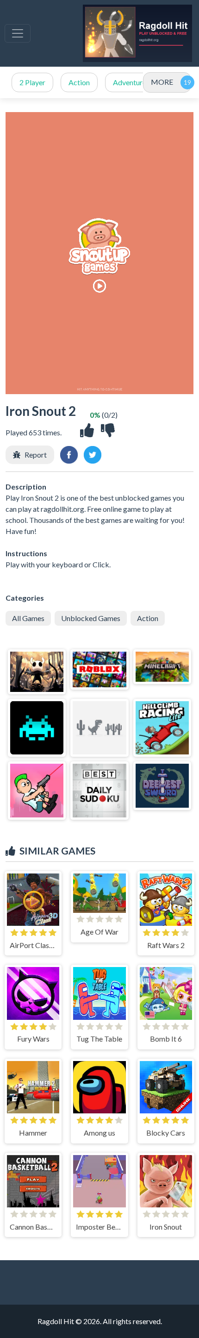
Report (36, 454)
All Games (28, 618)
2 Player (32, 82)
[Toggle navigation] (18, 33)
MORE (162, 81)
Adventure (129, 82)
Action (79, 82)
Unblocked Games (90, 618)
